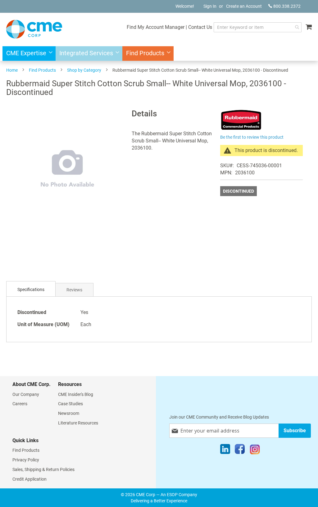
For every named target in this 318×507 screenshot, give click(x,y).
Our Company (25, 394)
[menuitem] (27, 53)
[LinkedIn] (225, 450)
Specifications (30, 289)
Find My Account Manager (155, 27)
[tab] (31, 289)
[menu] (159, 53)
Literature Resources (78, 422)
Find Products (42, 70)
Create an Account (244, 6)
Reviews (74, 289)
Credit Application (29, 479)
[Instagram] (254, 450)
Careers (19, 403)
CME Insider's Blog (75, 394)
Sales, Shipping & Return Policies (43, 469)
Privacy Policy (25, 459)
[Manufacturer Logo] (241, 129)
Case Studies (70, 403)
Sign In (209, 6)
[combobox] (258, 27)
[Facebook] (240, 450)
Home (12, 70)
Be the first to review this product (252, 137)
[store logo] (34, 29)
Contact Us (200, 27)
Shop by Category (84, 70)
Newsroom (68, 413)
